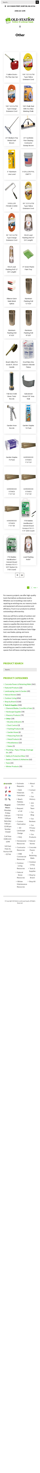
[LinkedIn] (10, 795)
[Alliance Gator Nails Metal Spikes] (11, 277)
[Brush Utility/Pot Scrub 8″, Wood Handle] (11, 341)
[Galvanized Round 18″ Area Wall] (28, 373)
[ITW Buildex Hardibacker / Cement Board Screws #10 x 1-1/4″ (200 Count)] (28, 500)
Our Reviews (32, 820)
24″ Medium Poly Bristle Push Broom (11, 140)
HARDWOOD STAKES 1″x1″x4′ (12, 491)
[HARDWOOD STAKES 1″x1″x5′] (28, 468)
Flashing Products (14, 729)
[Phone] (10, 799)
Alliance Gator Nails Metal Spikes (12, 301)
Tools (8, 763)
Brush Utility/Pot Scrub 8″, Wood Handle (12, 364)
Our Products (32, 835)
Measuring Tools (13, 736)
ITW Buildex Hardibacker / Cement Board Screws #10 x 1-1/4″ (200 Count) (28, 526)
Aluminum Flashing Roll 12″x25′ (28, 301)
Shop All (32, 881)
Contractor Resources (20, 848)
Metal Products (13, 739)
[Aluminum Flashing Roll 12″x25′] (28, 277)
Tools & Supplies (11, 705)
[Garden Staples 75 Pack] (11, 436)
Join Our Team (32, 805)
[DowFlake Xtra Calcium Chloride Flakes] (28, 341)
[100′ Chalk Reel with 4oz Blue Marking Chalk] (28, 85)
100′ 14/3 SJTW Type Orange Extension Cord (12, 108)
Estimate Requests (20, 784)
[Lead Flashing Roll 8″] (28, 536)
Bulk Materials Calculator (20, 792)
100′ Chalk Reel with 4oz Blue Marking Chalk (28, 108)
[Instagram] (6, 788)
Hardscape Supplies (13, 712)
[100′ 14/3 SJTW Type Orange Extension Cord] (11, 85)
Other (8, 718)
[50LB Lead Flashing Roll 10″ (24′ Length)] (28, 214)
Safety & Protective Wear (15, 756)
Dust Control (12, 725)
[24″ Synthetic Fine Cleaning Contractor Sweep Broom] (28, 117)
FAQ (20, 837)
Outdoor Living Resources (20, 865)
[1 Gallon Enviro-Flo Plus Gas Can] (11, 53)
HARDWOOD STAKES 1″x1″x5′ (28, 491)
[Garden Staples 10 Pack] (28, 404)
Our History (32, 797)
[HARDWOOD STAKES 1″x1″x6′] (11, 500)
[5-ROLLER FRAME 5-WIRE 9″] (11, 182)
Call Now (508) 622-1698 (8, 839)
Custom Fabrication (20, 822)
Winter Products (12, 766)
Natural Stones (10, 694)
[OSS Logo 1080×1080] (20, 17)
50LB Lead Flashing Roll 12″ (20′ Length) (12, 269)
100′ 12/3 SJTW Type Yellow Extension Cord (28, 76)
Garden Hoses (12, 732)
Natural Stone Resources (20, 875)
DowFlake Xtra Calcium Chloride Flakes (28, 364)
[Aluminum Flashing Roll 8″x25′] (28, 309)
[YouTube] (10, 791)
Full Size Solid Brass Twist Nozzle (12, 396)
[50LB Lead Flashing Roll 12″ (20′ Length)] (11, 246)
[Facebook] (10, 788)
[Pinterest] (6, 795)
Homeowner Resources (20, 842)
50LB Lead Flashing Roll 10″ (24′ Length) (28, 237)
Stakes (9, 746)
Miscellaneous (12, 742)
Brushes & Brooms (14, 722)
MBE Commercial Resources (20, 856)
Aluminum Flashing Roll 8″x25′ (28, 332)
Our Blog (32, 813)
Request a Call (20, 809)
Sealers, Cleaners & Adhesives (17, 759)
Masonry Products (13, 715)
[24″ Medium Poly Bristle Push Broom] (11, 117)
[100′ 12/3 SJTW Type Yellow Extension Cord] (28, 53)
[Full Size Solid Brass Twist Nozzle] (11, 373)
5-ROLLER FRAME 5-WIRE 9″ (11, 205)
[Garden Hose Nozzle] (11, 404)
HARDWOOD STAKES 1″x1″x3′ (28, 459)
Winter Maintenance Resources (20, 884)
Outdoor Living (10, 698)
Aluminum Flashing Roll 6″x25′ (11, 332)
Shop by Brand (10, 701)
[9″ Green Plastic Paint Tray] (28, 246)
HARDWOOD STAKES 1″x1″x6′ (12, 523)
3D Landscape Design (20, 830)
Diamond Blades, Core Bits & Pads (19, 708)
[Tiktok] (6, 791)
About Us (32, 784)
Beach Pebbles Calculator (20, 802)
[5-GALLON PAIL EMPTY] (28, 150)
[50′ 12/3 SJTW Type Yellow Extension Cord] (28, 182)
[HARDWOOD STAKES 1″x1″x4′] (11, 468)
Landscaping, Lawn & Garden (16, 691)
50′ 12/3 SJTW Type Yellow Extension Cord (28, 205)
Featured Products (12, 688)
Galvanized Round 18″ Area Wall (28, 396)
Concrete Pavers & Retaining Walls (18, 684)
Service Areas (20, 816)
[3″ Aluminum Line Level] (11, 150)
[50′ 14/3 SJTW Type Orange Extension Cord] (11, 214)
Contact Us (32, 791)
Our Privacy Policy (32, 828)
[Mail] (6, 799)
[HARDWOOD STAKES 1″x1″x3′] (28, 436)
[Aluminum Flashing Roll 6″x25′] (11, 309)
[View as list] (22, 575)
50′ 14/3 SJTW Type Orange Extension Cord (11, 237)
